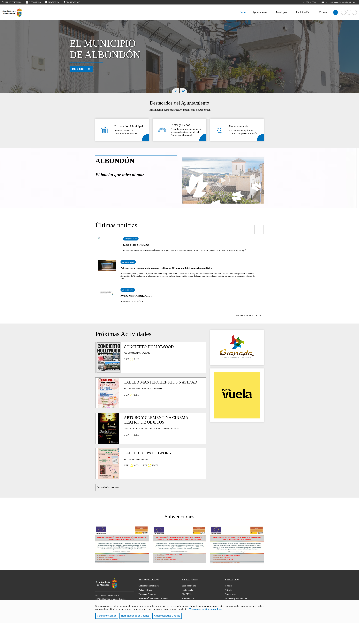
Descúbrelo (81, 69)
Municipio (281, 12)
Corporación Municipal (149, 586)
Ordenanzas (230, 594)
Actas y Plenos (145, 590)
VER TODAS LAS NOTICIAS (248, 316)
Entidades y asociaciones (236, 598)
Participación (302, 12)
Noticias (228, 586)
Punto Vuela (35, 2)
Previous (175, 90)
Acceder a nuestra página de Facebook (343, 12)
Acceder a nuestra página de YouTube (349, 12)
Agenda (228, 590)
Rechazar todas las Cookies (135, 616)
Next (183, 90)
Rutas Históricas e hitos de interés (153, 598)
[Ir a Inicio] (12, 12)
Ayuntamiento (259, 12)
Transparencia (73, 2)
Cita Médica (187, 594)
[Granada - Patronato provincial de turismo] (237, 348)
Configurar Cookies (106, 616)
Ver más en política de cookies (205, 609)
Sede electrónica (13, 2)
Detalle (145, 137)
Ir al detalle (108, 243)
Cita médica (53, 2)
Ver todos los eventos (108, 487)
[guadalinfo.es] (237, 395)
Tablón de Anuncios (147, 594)
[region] (179, 611)
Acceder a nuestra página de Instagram (354, 12)
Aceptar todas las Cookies (167, 616)
